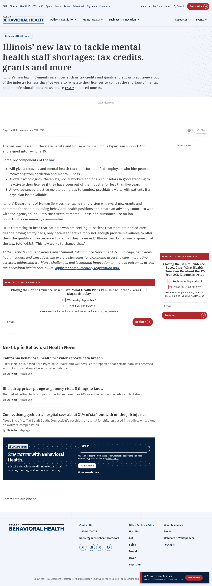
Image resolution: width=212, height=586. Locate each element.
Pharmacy (104, 6)
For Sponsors (160, 6)
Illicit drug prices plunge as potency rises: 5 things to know (53, 388)
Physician (92, 6)
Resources (181, 19)
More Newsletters (88, 472)
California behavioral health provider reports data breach (53, 358)
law (51, 160)
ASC (41, 6)
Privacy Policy (112, 459)
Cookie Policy (119, 579)
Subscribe (196, 6)
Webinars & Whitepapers (179, 538)
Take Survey (194, 578)
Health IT (25, 6)
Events (200, 19)
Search (180, 6)
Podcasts (169, 544)
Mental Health (91, 19)
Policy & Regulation (62, 19)
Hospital (134, 531)
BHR (5, 6)
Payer (67, 6)
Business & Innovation (122, 19)
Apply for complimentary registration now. (87, 268)
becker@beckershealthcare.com (99, 538)
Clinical (14, 6)
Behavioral (78, 6)
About (144, 6)
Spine (49, 6)
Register (140, 321)
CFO (34, 6)
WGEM (69, 88)
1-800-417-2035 (88, 531)
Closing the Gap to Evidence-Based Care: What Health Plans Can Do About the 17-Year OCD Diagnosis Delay (79, 292)
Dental (57, 6)
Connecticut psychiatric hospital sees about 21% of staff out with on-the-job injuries (74, 414)
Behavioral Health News (17, 36)
